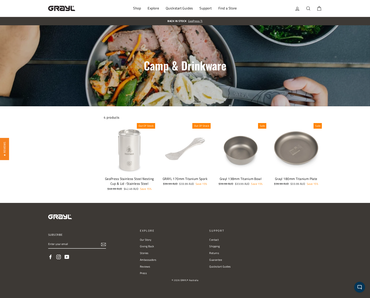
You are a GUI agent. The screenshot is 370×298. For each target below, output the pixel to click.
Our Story (145, 240)
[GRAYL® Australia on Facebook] (50, 256)
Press (143, 273)
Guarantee (215, 260)
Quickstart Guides (179, 8)
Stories (144, 253)
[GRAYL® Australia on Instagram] (58, 256)
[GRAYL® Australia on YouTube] (67, 256)
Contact (214, 240)
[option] (185, 21)
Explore (153, 8)
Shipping (214, 246)
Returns (214, 253)
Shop (137, 8)
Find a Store (227, 8)
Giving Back (147, 246)
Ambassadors (148, 260)
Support (205, 8)
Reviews (145, 266)
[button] (4, 149)
